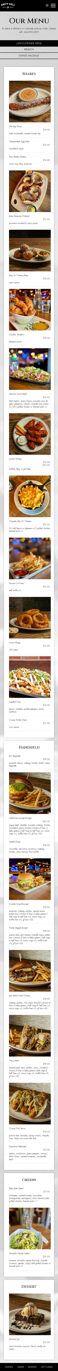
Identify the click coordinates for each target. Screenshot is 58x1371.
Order (20, 1367)
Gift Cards (47, 1367)
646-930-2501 (31, 32)
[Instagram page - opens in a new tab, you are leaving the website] (47, 5)
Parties (9, 1367)
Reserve (32, 1367)
